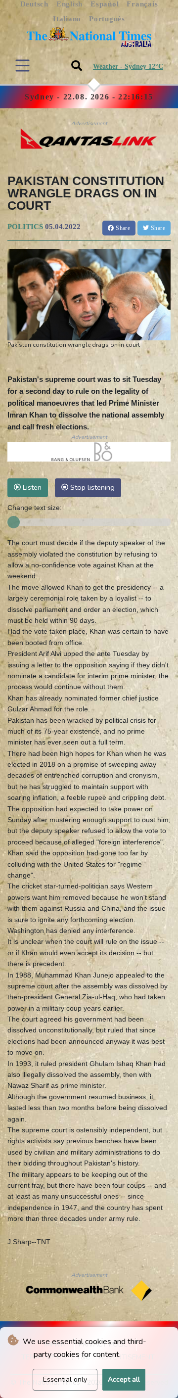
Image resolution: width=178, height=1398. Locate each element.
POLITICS (25, 227)
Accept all (124, 1379)
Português (107, 19)
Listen (31, 487)
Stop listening (91, 487)
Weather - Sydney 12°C (128, 66)
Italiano (67, 19)
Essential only (65, 1379)
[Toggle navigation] (22, 65)
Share (122, 228)
